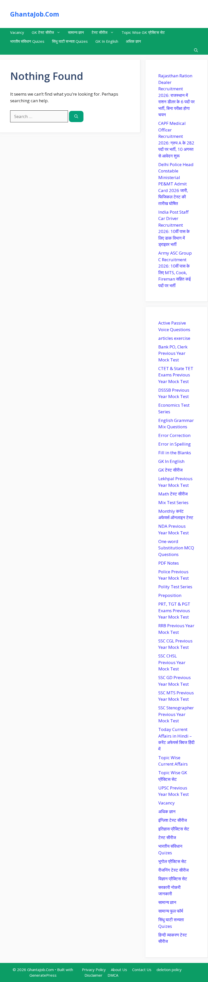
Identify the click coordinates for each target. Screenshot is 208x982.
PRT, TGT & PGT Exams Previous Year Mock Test (174, 610)
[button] (196, 50)
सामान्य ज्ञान (76, 32)
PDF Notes (168, 563)
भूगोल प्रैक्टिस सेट (172, 861)
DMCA (113, 975)
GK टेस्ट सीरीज (43, 32)
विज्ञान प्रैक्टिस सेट (172, 879)
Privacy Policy (94, 969)
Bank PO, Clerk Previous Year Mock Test (172, 353)
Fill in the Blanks (174, 453)
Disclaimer (93, 975)
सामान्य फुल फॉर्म (170, 911)
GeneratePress (43, 975)
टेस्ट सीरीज (100, 32)
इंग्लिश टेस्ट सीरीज (172, 820)
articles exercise (174, 338)
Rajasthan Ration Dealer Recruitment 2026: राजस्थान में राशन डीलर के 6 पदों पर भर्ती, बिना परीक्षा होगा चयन (176, 95)
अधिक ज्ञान (133, 41)
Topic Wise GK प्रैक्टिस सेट (143, 32)
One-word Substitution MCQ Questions (176, 547)
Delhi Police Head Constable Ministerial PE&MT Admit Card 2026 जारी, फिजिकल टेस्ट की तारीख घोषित (176, 184)
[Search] (76, 116)
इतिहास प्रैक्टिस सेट (173, 829)
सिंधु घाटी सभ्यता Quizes (70, 41)
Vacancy (17, 32)
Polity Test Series (175, 587)
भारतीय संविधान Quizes (27, 41)
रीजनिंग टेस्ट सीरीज (173, 870)
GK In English (106, 41)
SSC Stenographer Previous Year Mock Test (176, 714)
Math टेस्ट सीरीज (173, 494)
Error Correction (174, 435)
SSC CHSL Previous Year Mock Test (171, 662)
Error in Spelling (174, 444)
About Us (119, 969)
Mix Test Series (173, 502)
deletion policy (169, 969)
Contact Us (141, 969)
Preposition (169, 595)
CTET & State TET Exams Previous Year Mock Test (175, 374)
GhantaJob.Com (34, 14)
